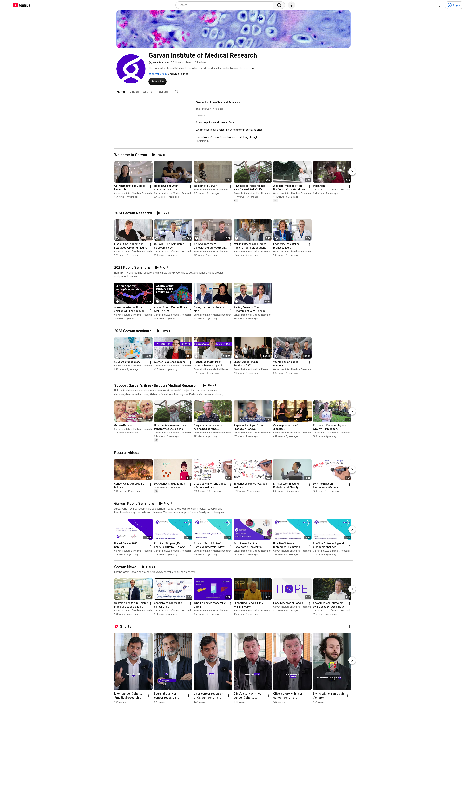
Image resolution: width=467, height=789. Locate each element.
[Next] (352, 171)
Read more (202, 141)
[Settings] (439, 5)
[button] (202, 141)
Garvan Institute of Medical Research (218, 102)
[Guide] (6, 5)
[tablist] (233, 91)
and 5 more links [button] (178, 73)
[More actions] (150, 186)
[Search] (279, 5)
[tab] (120, 91)
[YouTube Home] (21, 5)
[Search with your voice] (291, 5)
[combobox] (226, 5)
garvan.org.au (159, 73)
